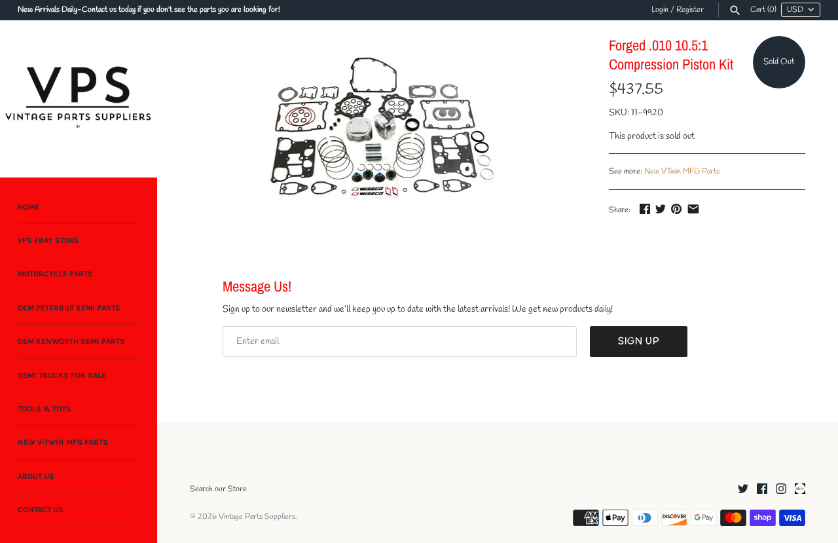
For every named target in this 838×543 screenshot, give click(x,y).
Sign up (638, 341)
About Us (36, 476)
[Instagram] (781, 489)
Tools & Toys (44, 408)
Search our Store (218, 489)
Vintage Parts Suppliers (257, 517)
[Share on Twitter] (660, 208)
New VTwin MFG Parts (682, 171)
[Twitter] (743, 489)
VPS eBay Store (48, 240)
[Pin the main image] (676, 208)
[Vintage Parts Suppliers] (78, 99)
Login (659, 10)
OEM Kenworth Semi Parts (71, 341)
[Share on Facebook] (645, 208)
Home (28, 207)
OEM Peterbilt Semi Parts (69, 307)
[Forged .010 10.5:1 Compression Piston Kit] (383, 123)
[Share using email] (693, 208)
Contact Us (41, 510)
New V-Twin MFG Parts (63, 442)
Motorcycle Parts (55, 274)
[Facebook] (762, 489)
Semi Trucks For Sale (62, 375)
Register (690, 10)
